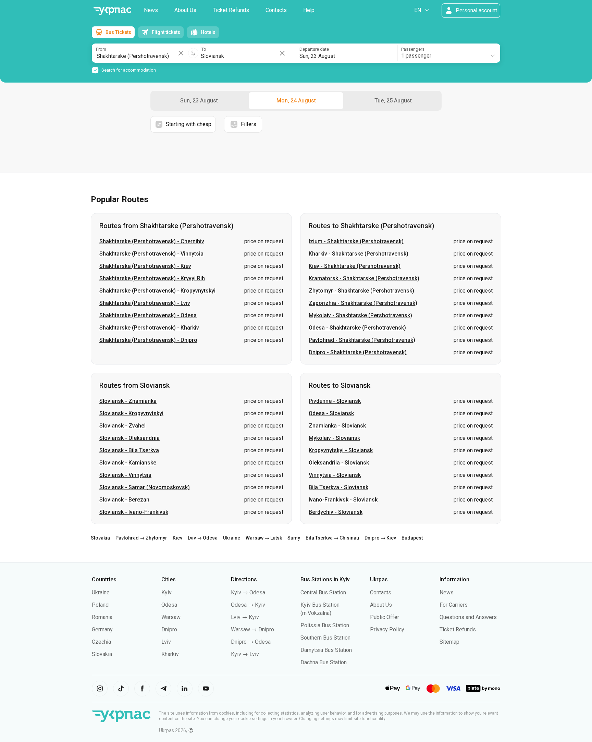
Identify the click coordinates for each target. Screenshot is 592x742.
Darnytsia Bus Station (326, 650)
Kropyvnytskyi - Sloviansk (341, 450)
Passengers (412, 49)
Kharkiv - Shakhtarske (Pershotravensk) (358, 253)
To (203, 49)
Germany (102, 629)
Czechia (101, 642)
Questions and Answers (468, 617)
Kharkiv (170, 654)
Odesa (169, 605)
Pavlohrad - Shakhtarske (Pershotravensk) (362, 340)
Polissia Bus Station (324, 625)
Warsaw (171, 617)
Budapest (412, 538)
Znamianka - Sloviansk (337, 425)
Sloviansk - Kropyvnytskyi (131, 413)
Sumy (293, 538)
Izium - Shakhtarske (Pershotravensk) (356, 241)
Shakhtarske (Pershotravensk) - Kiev (145, 266)
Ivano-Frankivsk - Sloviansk (343, 499)
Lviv (166, 642)
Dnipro (169, 629)
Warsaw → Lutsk (264, 538)
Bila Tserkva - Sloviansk (338, 487)
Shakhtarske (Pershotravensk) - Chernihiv (151, 241)
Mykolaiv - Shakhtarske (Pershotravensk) (360, 315)
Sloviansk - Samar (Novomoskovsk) (144, 487)
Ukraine (231, 538)
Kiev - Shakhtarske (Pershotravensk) (354, 266)
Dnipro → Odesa (251, 642)
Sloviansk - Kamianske (127, 462)
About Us (185, 10)
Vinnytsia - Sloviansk (335, 475)
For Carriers (454, 605)
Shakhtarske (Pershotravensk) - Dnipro (148, 340)
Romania (102, 617)
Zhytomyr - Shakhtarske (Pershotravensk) (361, 290)
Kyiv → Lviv (245, 654)
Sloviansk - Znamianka (128, 401)
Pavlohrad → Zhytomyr (141, 538)
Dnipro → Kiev (380, 538)
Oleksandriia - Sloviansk (339, 462)
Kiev (177, 538)
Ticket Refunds (231, 10)
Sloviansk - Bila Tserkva (129, 450)
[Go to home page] (112, 11)
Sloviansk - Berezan (124, 499)
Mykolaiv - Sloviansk (334, 438)
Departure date (314, 49)
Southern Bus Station (325, 637)
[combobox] (448, 53)
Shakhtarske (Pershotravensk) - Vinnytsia (151, 253)
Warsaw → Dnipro (252, 629)
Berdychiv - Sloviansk (335, 512)
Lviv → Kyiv (245, 617)
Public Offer (384, 617)
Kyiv (166, 592)
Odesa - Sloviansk (331, 413)
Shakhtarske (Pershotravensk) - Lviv (144, 303)
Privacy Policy (387, 629)
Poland (100, 605)
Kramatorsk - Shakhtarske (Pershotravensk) (364, 278)
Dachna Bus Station (323, 662)
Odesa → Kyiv (248, 605)
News (151, 10)
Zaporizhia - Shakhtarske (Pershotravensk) (363, 303)
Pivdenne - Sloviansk (335, 401)
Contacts (276, 10)
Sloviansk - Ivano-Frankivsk (133, 512)
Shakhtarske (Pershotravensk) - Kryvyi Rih (152, 278)
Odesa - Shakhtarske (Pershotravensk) (357, 327)
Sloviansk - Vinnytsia (125, 475)
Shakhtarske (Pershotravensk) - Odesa (148, 315)
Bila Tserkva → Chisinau (332, 538)
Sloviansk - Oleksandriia (129, 438)
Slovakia (100, 538)
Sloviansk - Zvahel (122, 425)
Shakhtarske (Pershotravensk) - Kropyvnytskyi (157, 290)
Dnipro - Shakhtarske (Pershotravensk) (358, 352)
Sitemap (449, 642)
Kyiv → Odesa (248, 592)
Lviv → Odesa (203, 538)
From (101, 49)
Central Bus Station (323, 592)
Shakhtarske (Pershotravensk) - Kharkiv (149, 327)
